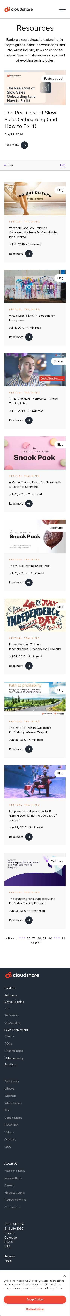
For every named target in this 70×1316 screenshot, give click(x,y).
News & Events (14, 1192)
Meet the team (14, 1171)
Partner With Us (15, 1200)
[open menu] (62, 9)
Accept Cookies (35, 1299)
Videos (58, 361)
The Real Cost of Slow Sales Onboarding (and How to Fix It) (30, 119)
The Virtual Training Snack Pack (29, 565)
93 (63, 938)
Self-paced (11, 1015)
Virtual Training (14, 1001)
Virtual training (24, 221)
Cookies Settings (35, 1309)
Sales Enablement (16, 1030)
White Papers (13, 1103)
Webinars (57, 861)
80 (50, 938)
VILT (7, 1008)
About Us (10, 1163)
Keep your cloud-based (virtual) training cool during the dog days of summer (33, 815)
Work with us (13, 1178)
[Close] (64, 1276)
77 (34, 938)
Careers (9, 1185)
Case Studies (13, 1117)
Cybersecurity (13, 1058)
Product (9, 988)
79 (44, 938)
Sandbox (10, 1064)
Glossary (10, 1139)
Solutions (10, 995)
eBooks (9, 1088)
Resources (11, 1081)
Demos (9, 1036)
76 (28, 938)
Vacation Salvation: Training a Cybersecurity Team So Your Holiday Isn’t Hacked (33, 232)
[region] (35, 1293)
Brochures (56, 528)
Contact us (12, 1207)
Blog (60, 190)
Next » (35, 943)
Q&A (7, 1147)
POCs (8, 1043)
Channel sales (13, 1051)
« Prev (10, 938)
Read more (11, 145)
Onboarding (12, 1022)
